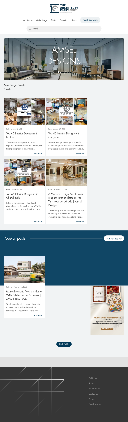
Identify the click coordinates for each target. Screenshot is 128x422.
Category (64, 72)
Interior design (41, 20)
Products (63, 20)
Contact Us (93, 394)
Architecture (27, 20)
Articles (53, 20)
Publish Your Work (90, 20)
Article (91, 383)
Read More (38, 153)
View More (112, 238)
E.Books (73, 20)
